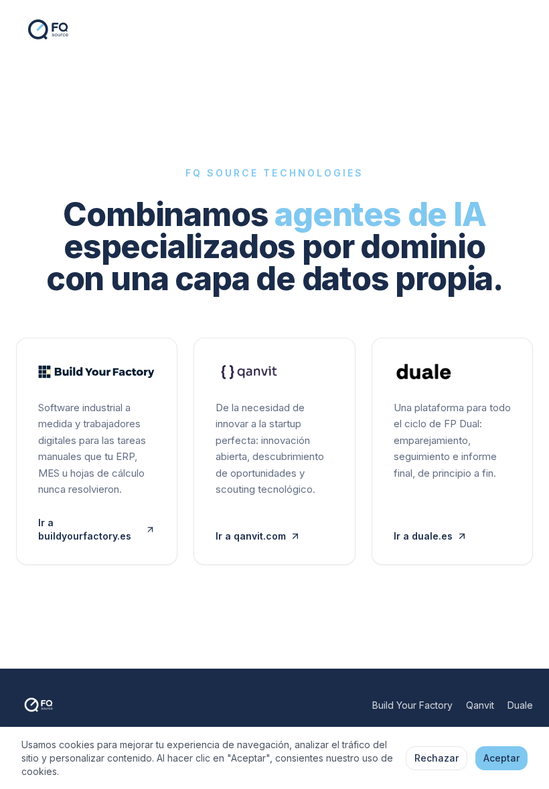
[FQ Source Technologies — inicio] (56, 29)
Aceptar (501, 758)
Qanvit (480, 705)
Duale (520, 705)
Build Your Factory (412, 705)
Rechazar (436, 758)
